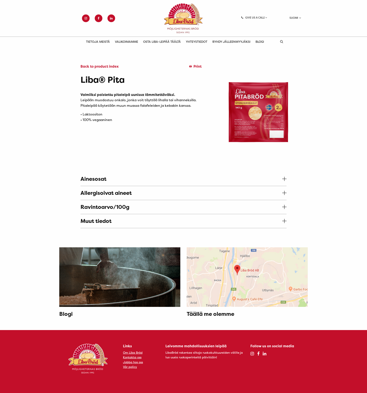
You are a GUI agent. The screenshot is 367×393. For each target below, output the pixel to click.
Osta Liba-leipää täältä (162, 42)
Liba (183, 18)
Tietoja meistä (98, 42)
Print (197, 66)
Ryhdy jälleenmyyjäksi (231, 42)
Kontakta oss (132, 357)
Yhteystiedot (196, 42)
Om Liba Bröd (133, 352)
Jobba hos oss (133, 362)
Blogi (259, 42)
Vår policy (130, 367)
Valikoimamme (126, 42)
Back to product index (99, 66)
